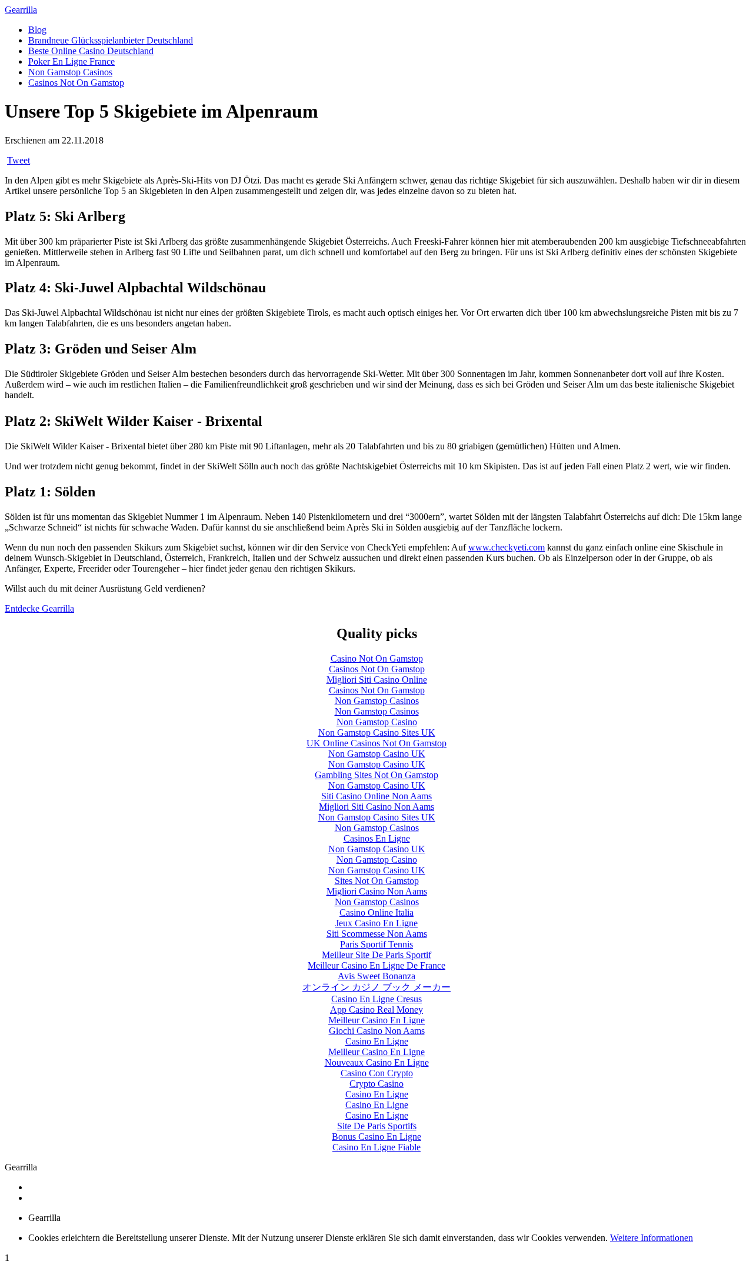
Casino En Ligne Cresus (376, 999)
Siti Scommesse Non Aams (376, 934)
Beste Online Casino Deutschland (91, 51)
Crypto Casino (376, 1084)
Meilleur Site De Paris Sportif (376, 955)
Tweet (18, 160)
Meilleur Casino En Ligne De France (376, 965)
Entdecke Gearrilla (39, 608)
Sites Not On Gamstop (377, 881)
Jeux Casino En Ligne (376, 923)
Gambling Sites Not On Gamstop (376, 775)
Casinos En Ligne (377, 838)
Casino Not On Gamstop (377, 658)
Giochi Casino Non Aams (377, 1031)
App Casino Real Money (376, 1010)
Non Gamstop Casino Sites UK (376, 733)
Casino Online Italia (376, 912)
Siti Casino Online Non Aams (376, 796)
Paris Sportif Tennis (376, 944)
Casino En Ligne (376, 1041)
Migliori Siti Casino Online (376, 680)
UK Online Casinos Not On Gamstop (376, 743)
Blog (37, 30)
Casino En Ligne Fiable (376, 1147)
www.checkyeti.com (506, 547)
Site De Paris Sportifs (377, 1126)
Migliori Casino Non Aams (376, 891)
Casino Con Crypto (377, 1073)
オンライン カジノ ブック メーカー (376, 987)
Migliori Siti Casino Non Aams (376, 807)
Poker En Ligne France (71, 61)
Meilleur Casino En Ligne (376, 1020)
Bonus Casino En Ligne (376, 1137)
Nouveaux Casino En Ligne (377, 1062)
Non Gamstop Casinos (70, 72)
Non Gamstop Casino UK (376, 754)
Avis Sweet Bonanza (376, 976)
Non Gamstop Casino (376, 722)
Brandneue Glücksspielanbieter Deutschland (110, 40)
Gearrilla (21, 10)
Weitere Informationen (651, 1238)
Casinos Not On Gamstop (76, 83)
